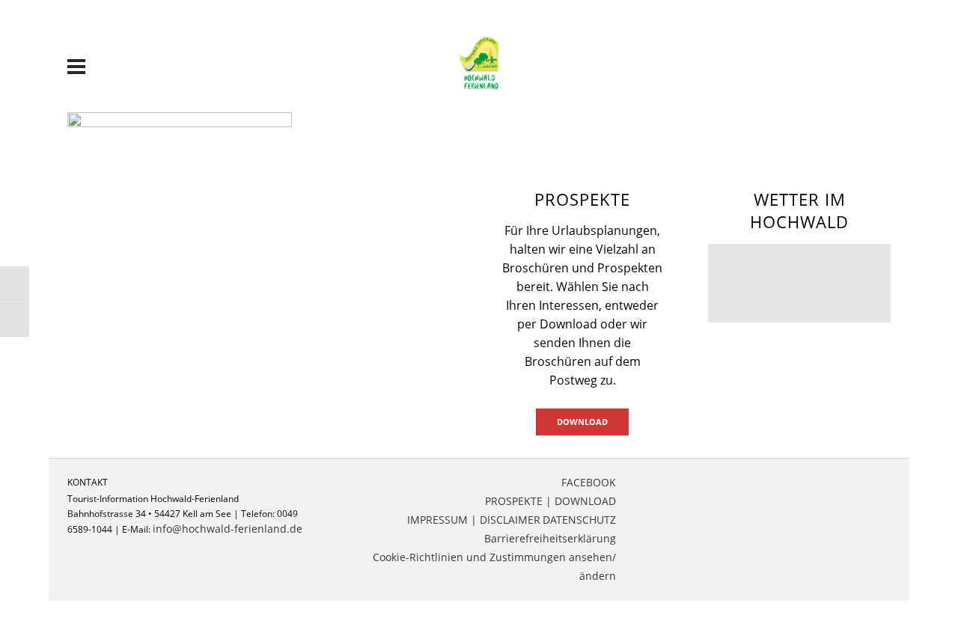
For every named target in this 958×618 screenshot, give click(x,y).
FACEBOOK (588, 482)
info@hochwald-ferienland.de (227, 528)
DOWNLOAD (582, 421)
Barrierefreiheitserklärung (550, 538)
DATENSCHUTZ (579, 520)
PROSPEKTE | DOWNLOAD (550, 501)
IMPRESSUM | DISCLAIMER (473, 520)
